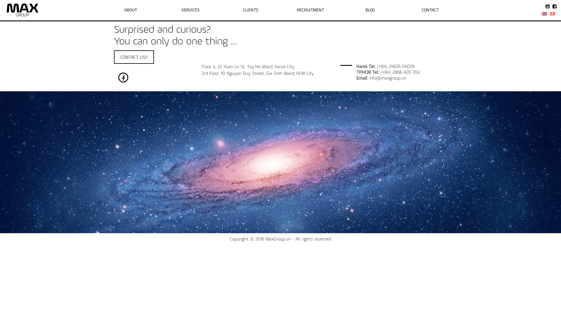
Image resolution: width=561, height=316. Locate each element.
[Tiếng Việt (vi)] (552, 13)
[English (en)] (544, 13)
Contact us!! (134, 57)
